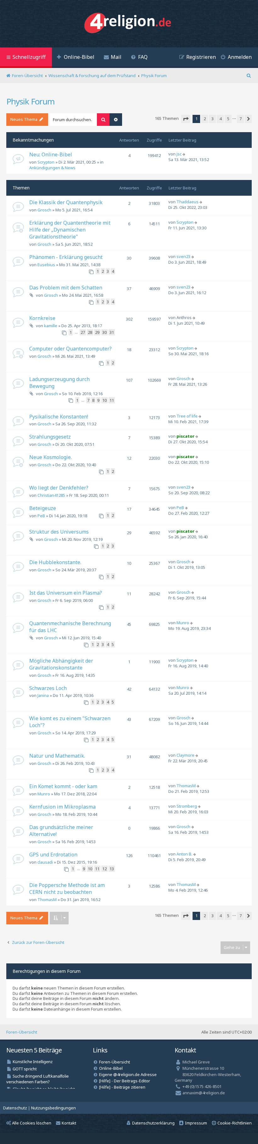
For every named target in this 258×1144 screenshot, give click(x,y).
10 (104, 400)
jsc (179, 154)
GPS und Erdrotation (53, 854)
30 (104, 332)
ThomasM (186, 785)
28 (90, 332)
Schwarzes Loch (48, 688)
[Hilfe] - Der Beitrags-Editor (124, 1081)
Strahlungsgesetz (50, 436)
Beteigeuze (42, 508)
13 (111, 869)
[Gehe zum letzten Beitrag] (184, 154)
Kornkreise (42, 318)
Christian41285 (51, 495)
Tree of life (187, 416)
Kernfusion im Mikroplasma (62, 806)
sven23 (183, 256)
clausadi (45, 862)
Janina (43, 695)
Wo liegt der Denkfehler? (58, 487)
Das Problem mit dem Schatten (65, 287)
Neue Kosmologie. (50, 457)
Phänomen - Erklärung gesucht (66, 257)
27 (83, 332)
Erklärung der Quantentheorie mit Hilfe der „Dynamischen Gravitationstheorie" (69, 229)
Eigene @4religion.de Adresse (128, 1074)
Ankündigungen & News (52, 168)
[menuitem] (75, 58)
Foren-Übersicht (21, 1032)
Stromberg (187, 806)
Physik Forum (30, 101)
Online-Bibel (111, 1068)
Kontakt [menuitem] (69, 1123)
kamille (50, 325)
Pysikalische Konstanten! (58, 416)
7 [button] (240, 118)
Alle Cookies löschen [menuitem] (31, 1123)
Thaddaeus (188, 202)
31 (111, 332)
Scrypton (45, 162)
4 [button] (220, 118)
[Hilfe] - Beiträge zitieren (122, 1087)
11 (111, 400)
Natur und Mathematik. (57, 755)
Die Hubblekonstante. (55, 562)
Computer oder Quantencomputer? (70, 348)
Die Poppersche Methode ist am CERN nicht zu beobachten (67, 888)
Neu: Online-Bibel (50, 154)
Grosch (44, 210)
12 (104, 869)
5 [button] (228, 118)
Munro (183, 622)
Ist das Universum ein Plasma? (65, 592)
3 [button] (212, 118)
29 (97, 332)
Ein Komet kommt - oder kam (63, 786)
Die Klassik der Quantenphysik (66, 202)
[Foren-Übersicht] (129, 24)
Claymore (185, 755)
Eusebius (46, 264)
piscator (185, 436)
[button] (185, 119)
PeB (41, 516)
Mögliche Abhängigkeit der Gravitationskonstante (61, 664)
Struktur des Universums (59, 531)
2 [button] (205, 118)
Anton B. (184, 854)
